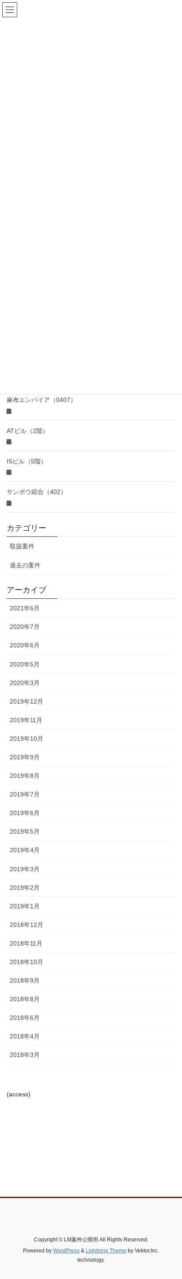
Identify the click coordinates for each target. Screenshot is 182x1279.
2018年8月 (25, 999)
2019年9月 (25, 757)
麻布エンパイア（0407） (41, 399)
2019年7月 (25, 794)
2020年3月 (25, 682)
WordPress (66, 1251)
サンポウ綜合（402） (37, 491)
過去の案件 (25, 565)
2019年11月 (26, 720)
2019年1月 (25, 906)
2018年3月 (25, 1054)
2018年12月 (26, 924)
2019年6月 (25, 812)
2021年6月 (25, 608)
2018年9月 (25, 980)
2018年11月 (26, 943)
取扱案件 (22, 546)
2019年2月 (25, 887)
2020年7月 (25, 626)
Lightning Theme (106, 1251)
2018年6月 (25, 1017)
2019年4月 (25, 850)
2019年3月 (25, 869)
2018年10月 (26, 961)
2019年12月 (26, 701)
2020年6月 (25, 645)
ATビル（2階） (28, 430)
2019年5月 (25, 831)
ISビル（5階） (27, 461)
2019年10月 (26, 738)
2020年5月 (25, 664)
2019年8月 (25, 775)
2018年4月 (25, 1036)
